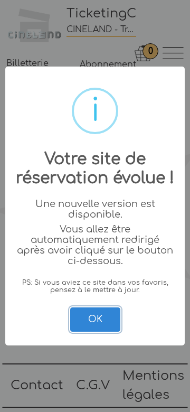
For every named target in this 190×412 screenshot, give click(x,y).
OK (95, 319)
